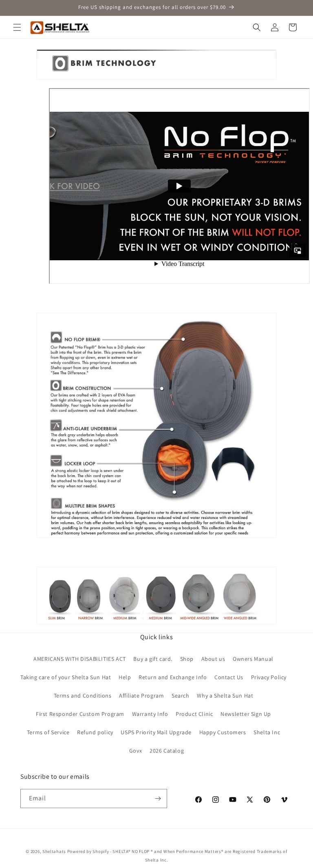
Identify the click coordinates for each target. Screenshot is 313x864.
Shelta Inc (266, 732)
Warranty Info (150, 714)
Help (125, 677)
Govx (135, 750)
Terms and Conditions (83, 695)
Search (181, 695)
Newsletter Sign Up (245, 714)
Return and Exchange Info (173, 677)
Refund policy (95, 732)
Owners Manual (253, 658)
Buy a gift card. (152, 658)
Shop (187, 658)
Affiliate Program (141, 695)
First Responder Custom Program (80, 714)
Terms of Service (48, 732)
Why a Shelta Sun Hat (225, 695)
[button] (17, 27)
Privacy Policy (269, 677)
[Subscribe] (158, 798)
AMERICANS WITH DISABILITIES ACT (79, 658)
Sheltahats (54, 851)
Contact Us (228, 677)
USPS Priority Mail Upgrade (156, 732)
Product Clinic (194, 714)
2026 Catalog (167, 750)
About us (213, 658)
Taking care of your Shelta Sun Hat (65, 677)
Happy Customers (222, 732)
